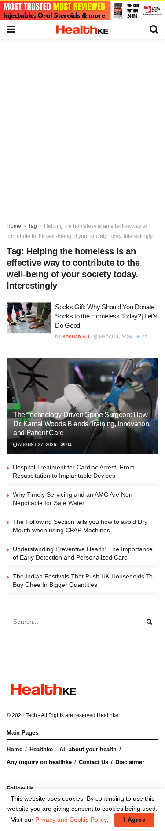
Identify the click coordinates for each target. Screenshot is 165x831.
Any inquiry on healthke (39, 762)
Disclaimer (129, 762)
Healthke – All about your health (73, 749)
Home (14, 226)
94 (68, 444)
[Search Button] (149, 621)
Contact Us (93, 762)
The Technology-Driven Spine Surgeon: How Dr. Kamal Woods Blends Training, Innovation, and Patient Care (81, 424)
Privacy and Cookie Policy (70, 819)
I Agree (134, 819)
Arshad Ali (75, 336)
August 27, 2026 (36, 444)
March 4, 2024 (115, 336)
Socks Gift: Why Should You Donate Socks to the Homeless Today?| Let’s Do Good (106, 316)
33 (144, 336)
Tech (31, 715)
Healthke (107, 715)
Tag (32, 226)
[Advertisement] (82, 125)
